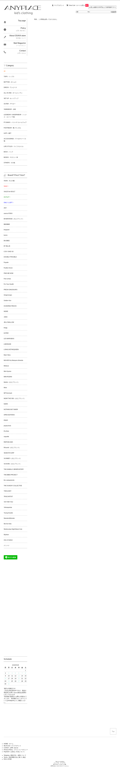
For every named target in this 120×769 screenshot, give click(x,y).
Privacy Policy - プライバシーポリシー (16, 750)
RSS (5, 759)
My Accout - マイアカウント (12, 746)
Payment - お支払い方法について (14, 752)
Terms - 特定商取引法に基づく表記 (15, 757)
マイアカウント (59, 5)
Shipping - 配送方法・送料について (15, 755)
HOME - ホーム (8, 744)
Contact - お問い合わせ (11, 748)
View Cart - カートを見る (78, 5)
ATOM (9, 759)
